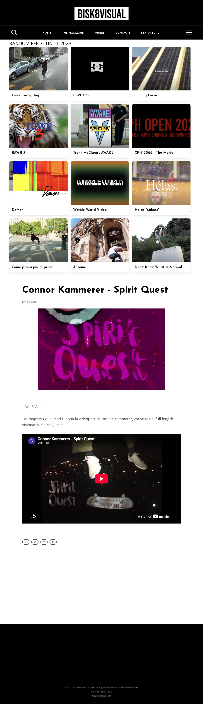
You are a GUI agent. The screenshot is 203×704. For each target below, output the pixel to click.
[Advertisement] (101, 586)
